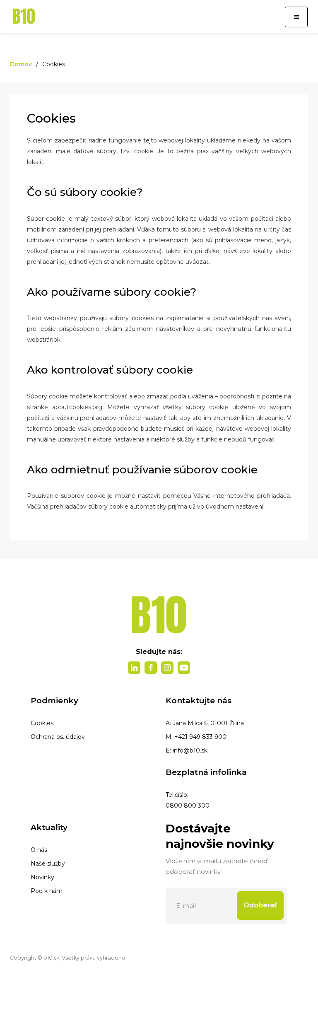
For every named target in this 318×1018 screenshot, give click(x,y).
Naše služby (48, 863)
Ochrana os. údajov (58, 737)
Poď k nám (47, 891)
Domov (21, 64)
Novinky (42, 877)
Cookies (42, 723)
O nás (39, 850)
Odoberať (260, 905)
